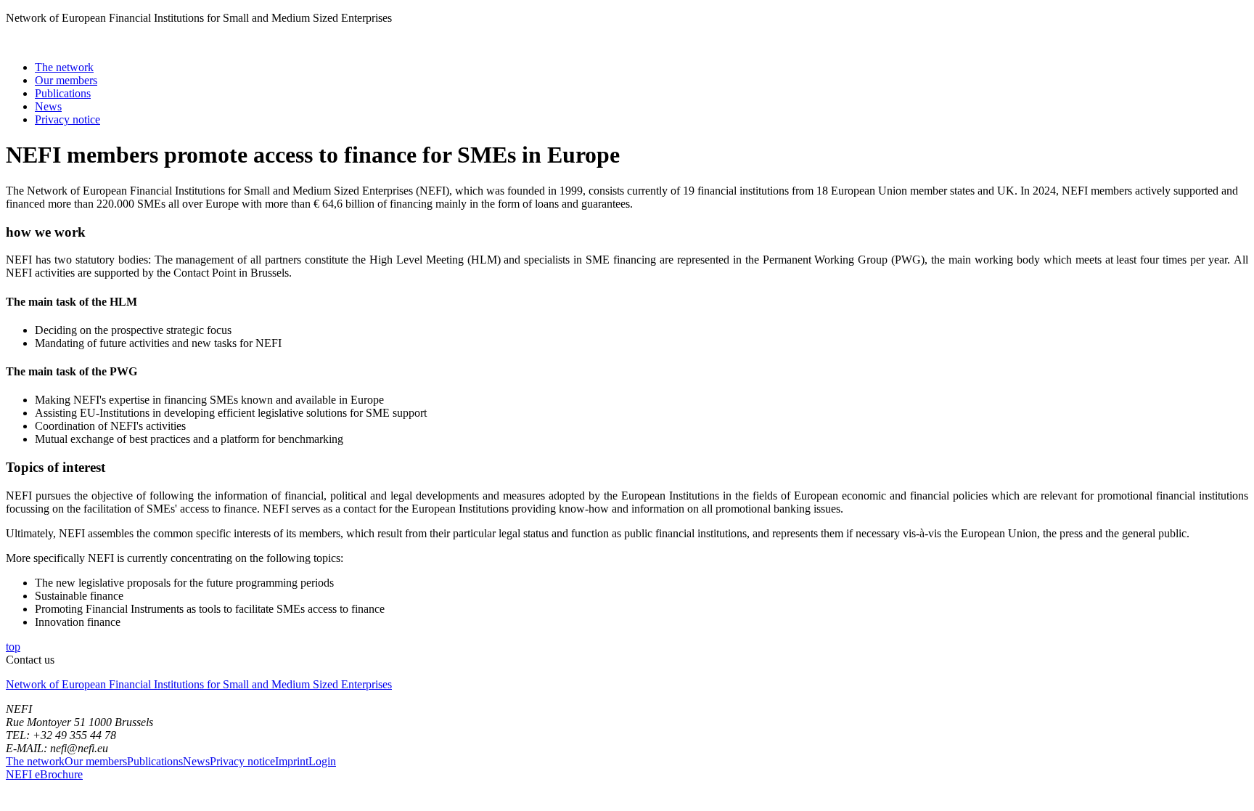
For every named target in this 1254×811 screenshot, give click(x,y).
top (13, 646)
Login (322, 761)
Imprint (291, 761)
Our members (66, 80)
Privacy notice (67, 119)
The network (64, 67)
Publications (63, 93)
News (48, 106)
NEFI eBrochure (44, 774)
